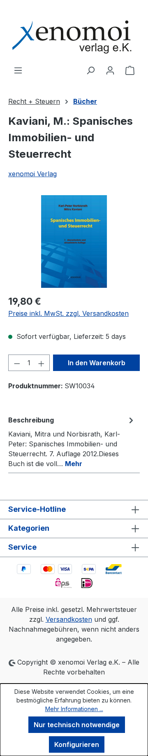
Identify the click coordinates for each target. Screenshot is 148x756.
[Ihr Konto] (110, 70)
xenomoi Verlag (32, 174)
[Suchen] (90, 70)
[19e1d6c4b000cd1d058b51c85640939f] (74, 241)
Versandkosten (69, 619)
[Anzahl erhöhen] (41, 363)
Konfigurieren (76, 744)
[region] (74, 241)
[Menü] (18, 70)
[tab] (72, 441)
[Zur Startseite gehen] (74, 32)
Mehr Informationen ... (74, 708)
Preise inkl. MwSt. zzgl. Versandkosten (68, 313)
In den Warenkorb (96, 363)
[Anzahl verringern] (16, 363)
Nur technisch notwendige (77, 725)
